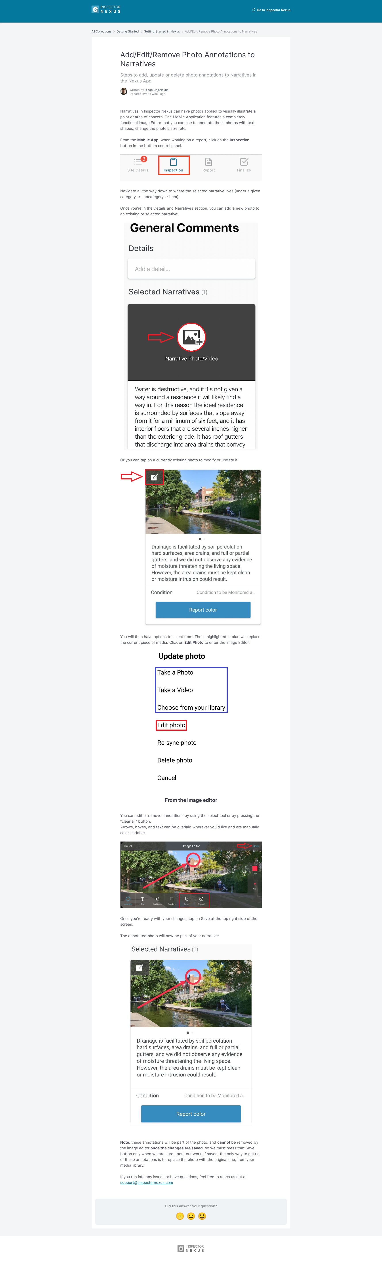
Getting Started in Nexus (162, 31)
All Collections (101, 31)
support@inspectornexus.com (146, 1182)
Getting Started (128, 31)
